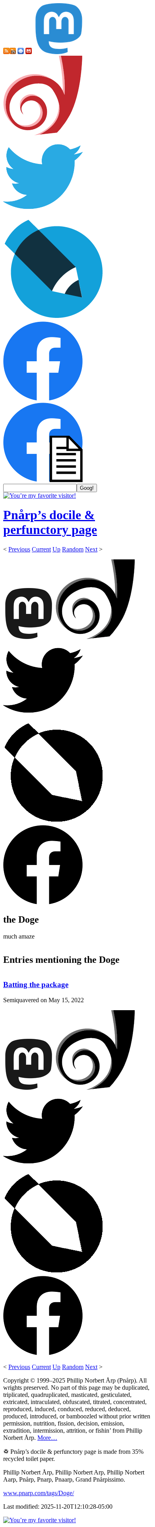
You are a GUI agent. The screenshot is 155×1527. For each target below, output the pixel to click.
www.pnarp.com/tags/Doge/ (38, 1493)
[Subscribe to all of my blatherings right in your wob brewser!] (6, 52)
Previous (19, 549)
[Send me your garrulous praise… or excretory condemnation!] (28, 52)
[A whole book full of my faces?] (43, 398)
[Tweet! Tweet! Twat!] (43, 214)
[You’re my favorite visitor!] (39, 495)
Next (91, 549)
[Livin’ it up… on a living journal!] (54, 317)
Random (72, 549)
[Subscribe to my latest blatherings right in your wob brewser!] (13, 52)
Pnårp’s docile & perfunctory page (50, 522)
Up (56, 549)
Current (41, 549)
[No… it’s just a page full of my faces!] (43, 480)
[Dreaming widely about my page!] (43, 133)
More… (47, 1437)
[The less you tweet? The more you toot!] (58, 52)
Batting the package (35, 984)
